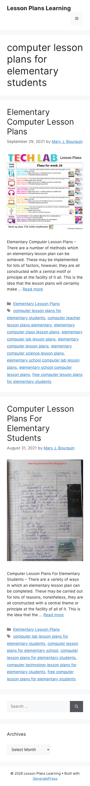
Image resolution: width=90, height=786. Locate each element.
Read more (33, 289)
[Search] (76, 706)
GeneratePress (45, 778)
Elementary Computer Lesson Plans (40, 121)
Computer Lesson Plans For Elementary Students (40, 423)
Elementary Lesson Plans (36, 303)
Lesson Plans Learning (39, 8)
